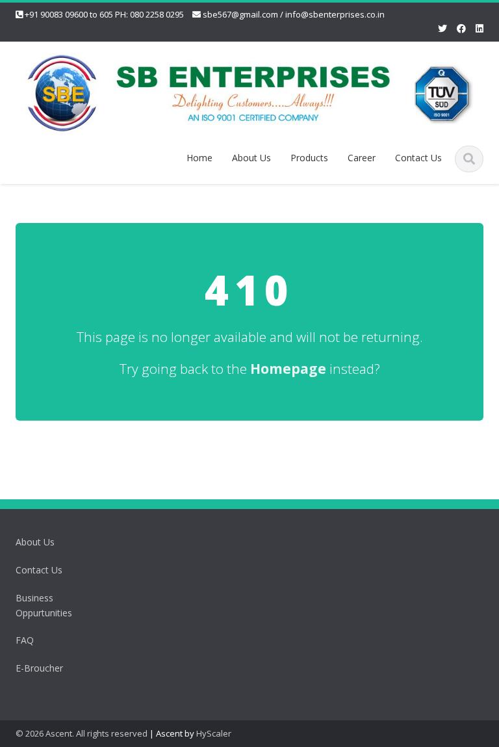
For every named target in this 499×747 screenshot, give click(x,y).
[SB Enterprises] (249, 91)
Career (362, 157)
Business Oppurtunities (44, 605)
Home (199, 157)
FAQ (25, 640)
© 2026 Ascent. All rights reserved (81, 733)
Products (309, 157)
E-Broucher (39, 668)
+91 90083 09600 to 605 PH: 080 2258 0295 (104, 14)
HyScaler (213, 733)
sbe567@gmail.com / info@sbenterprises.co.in (294, 14)
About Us (251, 157)
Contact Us (418, 157)
